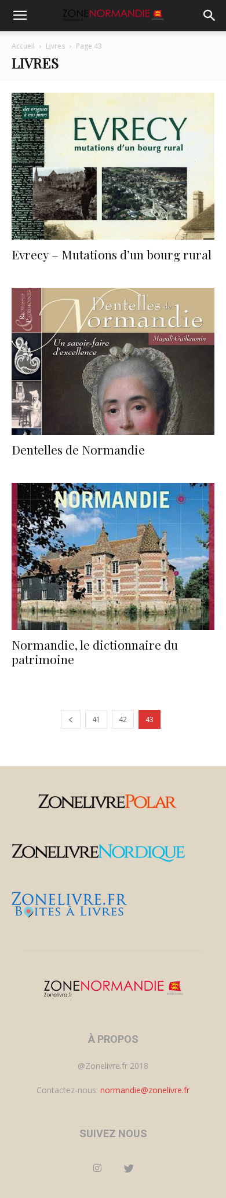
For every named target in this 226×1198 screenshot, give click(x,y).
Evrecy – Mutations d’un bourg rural (112, 254)
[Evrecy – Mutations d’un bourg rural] (113, 166)
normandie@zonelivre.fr (144, 1090)
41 (96, 719)
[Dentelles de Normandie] (113, 361)
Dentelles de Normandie (78, 449)
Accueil (23, 46)
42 (123, 719)
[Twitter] (128, 1169)
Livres (55, 46)
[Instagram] (97, 1168)
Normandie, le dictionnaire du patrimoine (95, 651)
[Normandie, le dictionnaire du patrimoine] (113, 556)
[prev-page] (71, 719)
